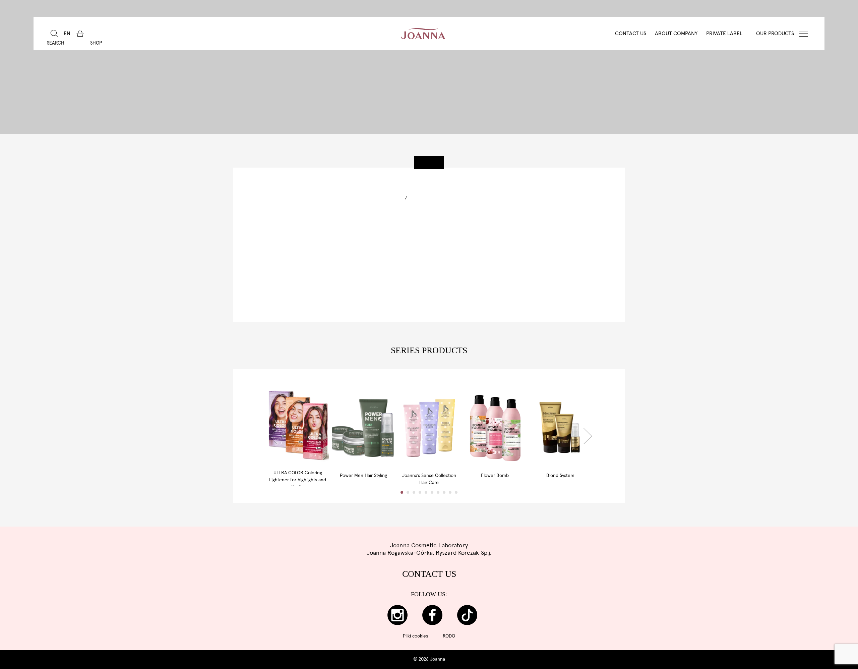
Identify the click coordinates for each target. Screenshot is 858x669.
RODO (449, 636)
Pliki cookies (415, 636)
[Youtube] (467, 615)
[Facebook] (432, 615)
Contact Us (630, 33)
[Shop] (80, 33)
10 (456, 492)
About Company (676, 33)
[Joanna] (423, 33)
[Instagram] (397, 615)
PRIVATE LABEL (724, 33)
